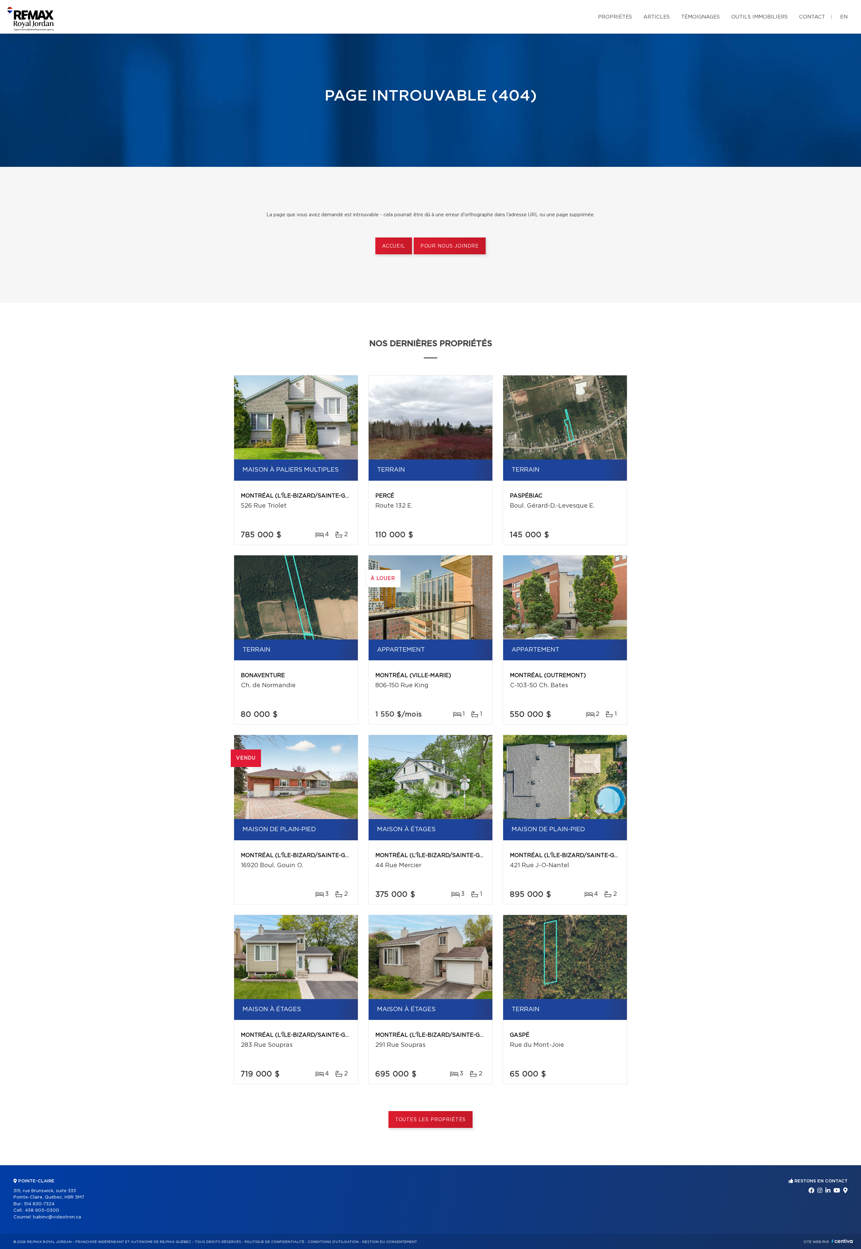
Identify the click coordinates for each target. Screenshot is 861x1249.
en (844, 17)
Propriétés (615, 17)
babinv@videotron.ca (57, 1217)
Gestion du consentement (389, 1242)
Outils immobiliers (759, 17)
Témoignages (700, 17)
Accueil (393, 246)
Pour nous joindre (449, 246)
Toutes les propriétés (430, 1119)
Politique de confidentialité (274, 1242)
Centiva (842, 1241)
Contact (812, 17)
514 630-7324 (39, 1204)
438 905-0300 (42, 1210)
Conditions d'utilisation (333, 1242)
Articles (656, 17)
